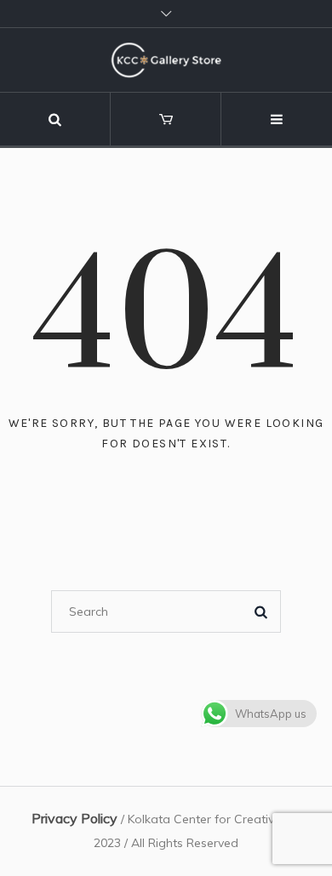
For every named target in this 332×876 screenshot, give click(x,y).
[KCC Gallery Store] (166, 60)
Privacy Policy (74, 818)
